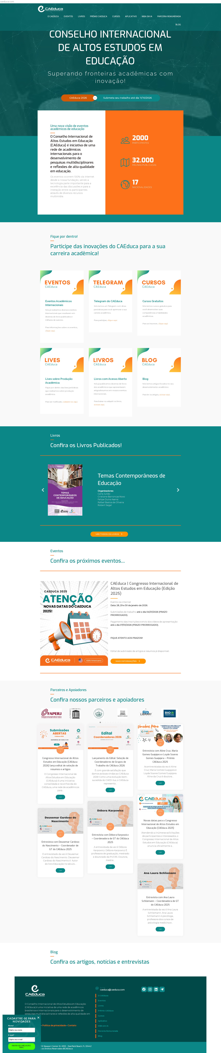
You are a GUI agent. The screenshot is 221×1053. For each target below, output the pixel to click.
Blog (178, 24)
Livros (81, 16)
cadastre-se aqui (70, 402)
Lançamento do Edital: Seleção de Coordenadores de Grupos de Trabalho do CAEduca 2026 (110, 761)
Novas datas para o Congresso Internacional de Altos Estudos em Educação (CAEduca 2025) (160, 824)
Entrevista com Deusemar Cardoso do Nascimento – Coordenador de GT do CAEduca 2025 (60, 845)
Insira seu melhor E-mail (21, 1046)
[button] (109, 533)
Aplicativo (131, 16)
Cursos (116, 16)
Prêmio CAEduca (98, 16)
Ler (62, 796)
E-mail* (11, 1035)
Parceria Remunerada (169, 16)
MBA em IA (147, 16)
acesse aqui (99, 404)
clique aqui (50, 331)
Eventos (68, 16)
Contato (72, 1025)
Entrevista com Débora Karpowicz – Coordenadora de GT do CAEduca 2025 (110, 838)
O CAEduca (53, 16)
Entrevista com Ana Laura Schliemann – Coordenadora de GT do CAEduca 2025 (160, 900)
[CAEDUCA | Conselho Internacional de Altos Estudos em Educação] (50, 9)
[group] (144, 140)
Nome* (11, 1026)
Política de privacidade (54, 1025)
